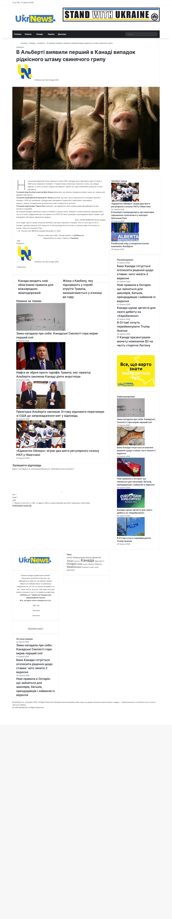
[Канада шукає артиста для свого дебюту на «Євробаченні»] (131, 507)
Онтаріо (72, 563)
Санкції (85, 564)
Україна (51, 34)
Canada (74, 223)
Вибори (89, 558)
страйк (91, 567)
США (79, 564)
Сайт (14, 500)
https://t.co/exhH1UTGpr (32, 228)
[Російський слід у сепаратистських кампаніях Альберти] (125, 241)
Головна (17, 34)
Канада (39, 34)
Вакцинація (80, 557)
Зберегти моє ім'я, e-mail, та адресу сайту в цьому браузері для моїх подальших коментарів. (52, 503)
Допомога (77, 561)
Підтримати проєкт (35, 628)
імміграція (71, 570)
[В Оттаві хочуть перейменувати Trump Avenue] (131, 535)
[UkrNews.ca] (35, 17)
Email (15, 497)
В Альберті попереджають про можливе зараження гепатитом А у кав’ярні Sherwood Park (132, 215)
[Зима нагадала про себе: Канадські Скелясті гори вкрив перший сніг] (40, 330)
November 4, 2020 (53, 231)
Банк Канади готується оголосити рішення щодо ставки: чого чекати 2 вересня (136, 450)
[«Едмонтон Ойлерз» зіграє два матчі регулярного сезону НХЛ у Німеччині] (40, 447)
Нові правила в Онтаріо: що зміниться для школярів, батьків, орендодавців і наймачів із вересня (136, 481)
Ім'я (14, 494)
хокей (96, 567)
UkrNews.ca (39, 80)
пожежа (85, 567)
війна (78, 567)
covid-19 (71, 557)
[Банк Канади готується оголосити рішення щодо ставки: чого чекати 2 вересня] (131, 445)
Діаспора (62, 34)
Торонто (98, 564)
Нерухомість (99, 561)
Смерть (91, 564)
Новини (28, 34)
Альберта (41, 43)
